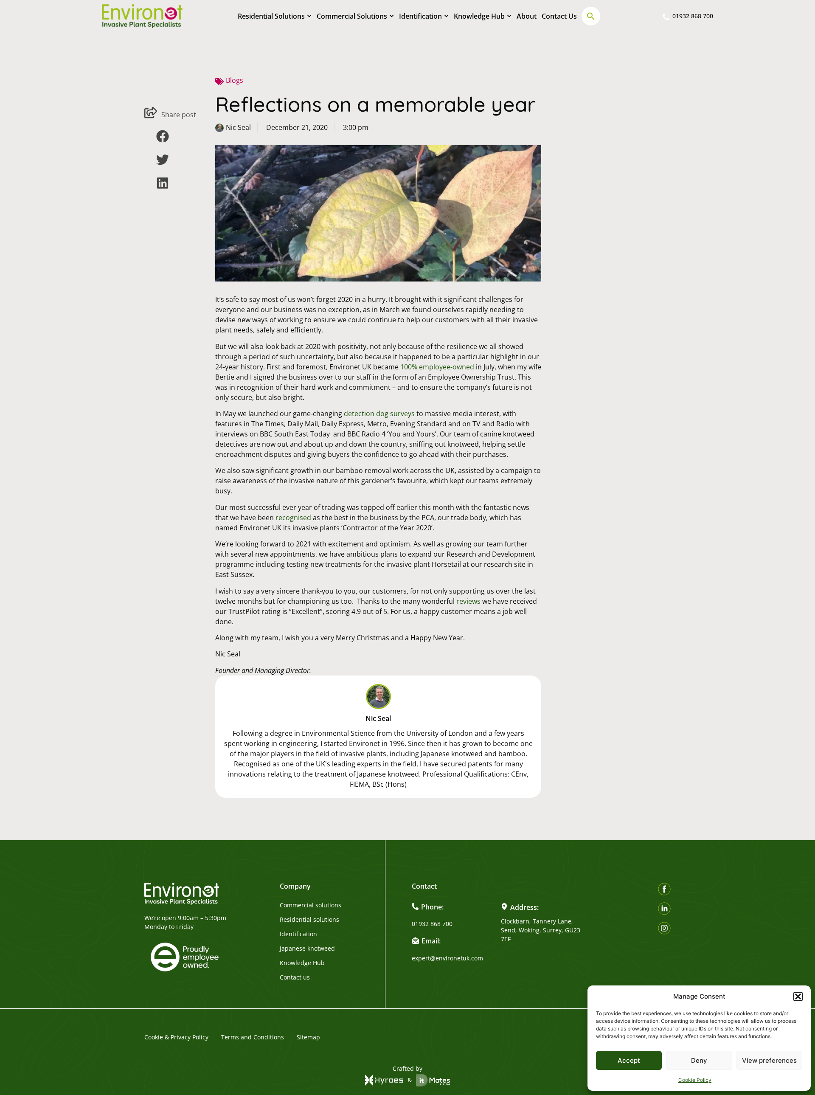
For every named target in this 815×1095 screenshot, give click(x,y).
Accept (629, 1060)
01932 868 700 (432, 924)
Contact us (295, 977)
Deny (699, 1060)
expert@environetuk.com (447, 958)
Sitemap (308, 1037)
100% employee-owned (437, 367)
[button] (798, 996)
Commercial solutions (310, 905)
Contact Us (559, 16)
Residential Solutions (271, 16)
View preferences (769, 1060)
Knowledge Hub (479, 16)
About (527, 16)
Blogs (234, 80)
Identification (420, 16)
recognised (293, 517)
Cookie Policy (694, 1080)
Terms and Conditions (252, 1037)
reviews (468, 601)
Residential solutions (309, 920)
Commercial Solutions (352, 16)
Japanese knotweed (307, 948)
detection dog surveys (379, 413)
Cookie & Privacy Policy (176, 1037)
